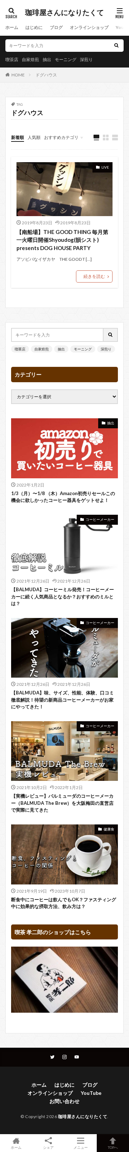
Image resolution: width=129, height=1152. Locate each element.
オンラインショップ (89, 27)
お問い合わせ (64, 1101)
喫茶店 (11, 59)
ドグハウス (46, 75)
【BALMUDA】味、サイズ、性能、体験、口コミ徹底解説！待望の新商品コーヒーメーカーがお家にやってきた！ (62, 699)
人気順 (34, 137)
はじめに (34, 27)
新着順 (17, 137)
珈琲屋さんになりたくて (64, 12)
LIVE (105, 167)
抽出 (47, 59)
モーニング (65, 59)
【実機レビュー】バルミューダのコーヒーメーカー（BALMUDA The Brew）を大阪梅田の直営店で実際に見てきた (62, 803)
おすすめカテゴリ (61, 137)
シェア (48, 1147)
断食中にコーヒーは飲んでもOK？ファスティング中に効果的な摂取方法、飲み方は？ (63, 903)
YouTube (91, 1093)
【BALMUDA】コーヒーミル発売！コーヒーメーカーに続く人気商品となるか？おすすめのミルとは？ (62, 596)
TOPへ (113, 1147)
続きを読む (94, 276)
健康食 (109, 829)
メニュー (80, 1147)
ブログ (56, 27)
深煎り (86, 59)
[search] (116, 45)
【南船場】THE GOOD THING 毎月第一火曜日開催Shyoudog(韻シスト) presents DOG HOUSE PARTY (62, 240)
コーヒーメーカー (100, 519)
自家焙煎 (30, 59)
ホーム (11, 27)
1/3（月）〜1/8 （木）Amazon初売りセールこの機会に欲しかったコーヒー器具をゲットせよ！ (63, 496)
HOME (18, 75)
